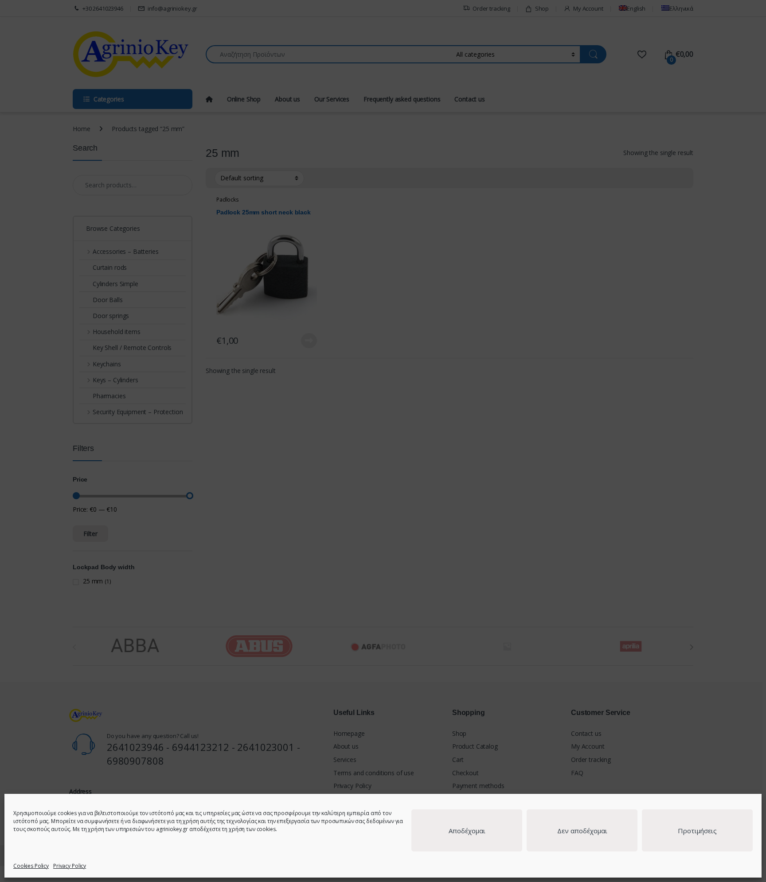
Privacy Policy (69, 866)
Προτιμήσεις (697, 830)
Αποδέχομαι (467, 830)
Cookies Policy (31, 866)
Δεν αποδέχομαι (582, 830)
